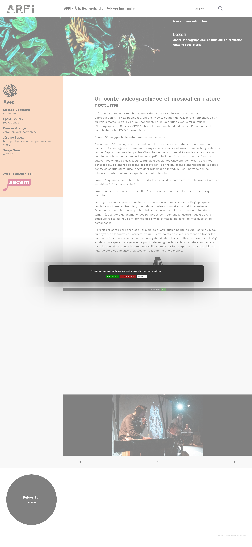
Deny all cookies (129, 276)
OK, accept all (113, 276)
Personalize (142, 276)
